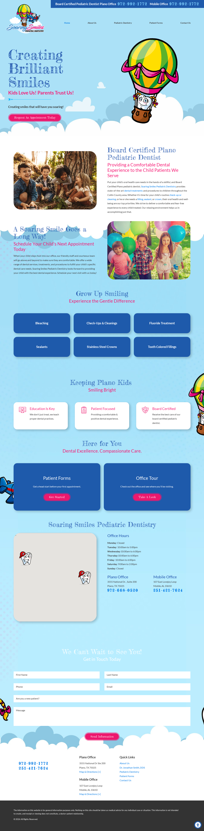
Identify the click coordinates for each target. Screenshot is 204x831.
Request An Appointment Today (34, 117)
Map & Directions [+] (90, 771)
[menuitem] (67, 23)
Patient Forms (127, 776)
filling (140, 199)
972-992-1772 (133, 4)
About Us (124, 763)
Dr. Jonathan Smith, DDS (132, 767)
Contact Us (125, 780)
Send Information (102, 736)
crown (158, 199)
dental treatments (133, 190)
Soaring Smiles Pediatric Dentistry (158, 186)
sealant (147, 199)
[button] (198, 825)
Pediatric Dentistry (129, 771)
